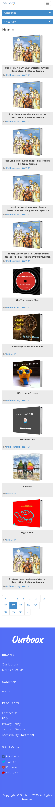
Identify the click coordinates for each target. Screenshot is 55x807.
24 (36, 598)
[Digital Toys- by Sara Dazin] (26, 513)
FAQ (5, 718)
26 (5, 605)
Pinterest (12, 767)
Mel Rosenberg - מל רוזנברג (18, 75)
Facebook (12, 756)
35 (13, 612)
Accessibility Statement (18, 735)
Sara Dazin (11, 353)
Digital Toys (27, 532)
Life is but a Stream (27, 393)
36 (20, 612)
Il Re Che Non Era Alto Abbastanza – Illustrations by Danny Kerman (27, 116)
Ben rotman (11, 493)
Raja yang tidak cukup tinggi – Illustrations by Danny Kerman (27, 162)
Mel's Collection (13, 670)
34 (5, 612)
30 (35, 605)
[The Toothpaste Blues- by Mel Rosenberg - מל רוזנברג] (26, 281)
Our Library (10, 664)
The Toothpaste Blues (27, 300)
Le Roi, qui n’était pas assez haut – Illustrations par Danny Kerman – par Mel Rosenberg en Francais (27, 209)
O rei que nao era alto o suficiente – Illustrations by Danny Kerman (27, 580)
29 (28, 605)
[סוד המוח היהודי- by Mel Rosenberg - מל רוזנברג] (26, 420)
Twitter (10, 762)
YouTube (11, 773)
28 (20, 605)
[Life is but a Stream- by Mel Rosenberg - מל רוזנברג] (26, 374)
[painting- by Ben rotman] (26, 467)
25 (44, 598)
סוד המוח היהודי (27, 439)
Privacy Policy (11, 724)
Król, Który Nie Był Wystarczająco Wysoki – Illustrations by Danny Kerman (28, 69)
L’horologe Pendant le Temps (27, 346)
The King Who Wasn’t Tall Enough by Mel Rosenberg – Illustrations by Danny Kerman (27, 255)
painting (27, 486)
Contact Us (9, 713)
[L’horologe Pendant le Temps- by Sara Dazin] (26, 327)
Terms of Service (13, 729)
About (6, 691)
